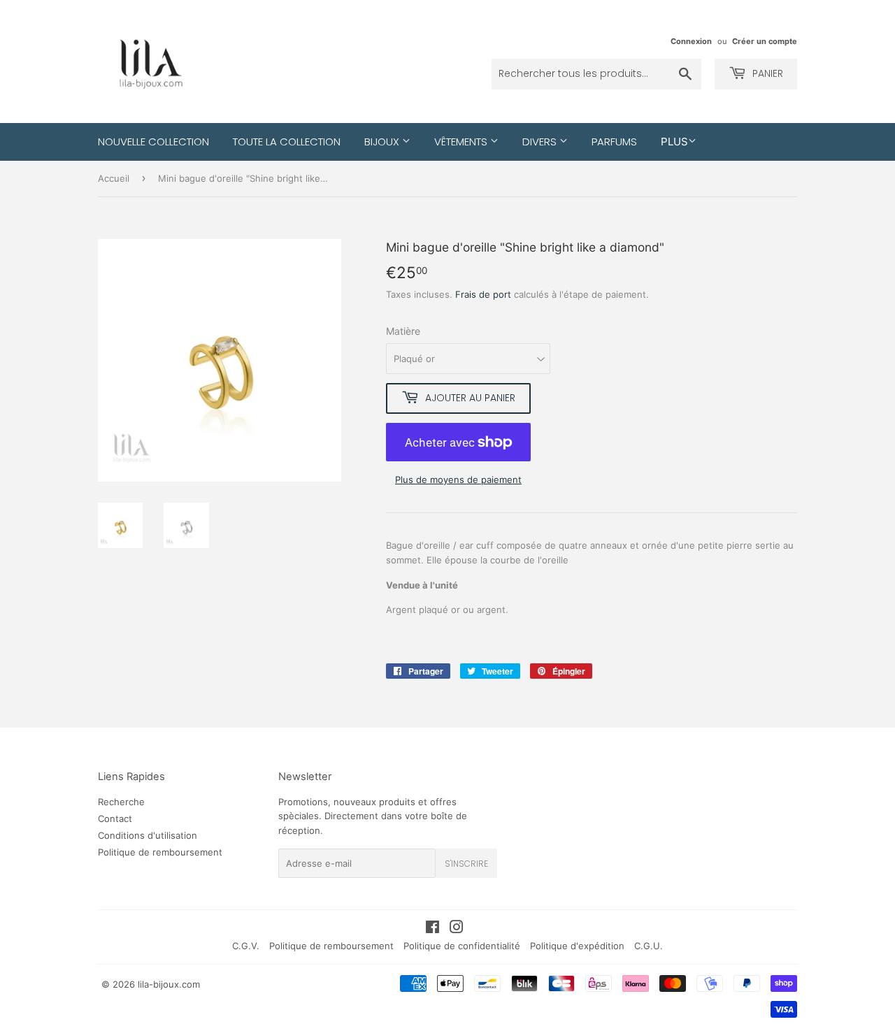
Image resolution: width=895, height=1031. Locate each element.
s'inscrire (466, 864)
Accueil (113, 178)
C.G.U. (648, 945)
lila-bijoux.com (169, 984)
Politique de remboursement (160, 852)
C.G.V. (245, 945)
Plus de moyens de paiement (458, 479)
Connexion (691, 41)
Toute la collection (287, 141)
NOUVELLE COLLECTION (153, 141)
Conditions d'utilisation (147, 835)
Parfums (614, 141)
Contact (115, 818)
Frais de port (483, 294)
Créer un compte (764, 41)
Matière (403, 331)
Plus (674, 141)
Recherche (121, 801)
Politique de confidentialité (461, 945)
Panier (766, 73)
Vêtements (462, 141)
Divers (540, 141)
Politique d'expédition (577, 945)
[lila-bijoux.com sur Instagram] (457, 929)
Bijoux (383, 141)
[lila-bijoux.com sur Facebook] (432, 929)
